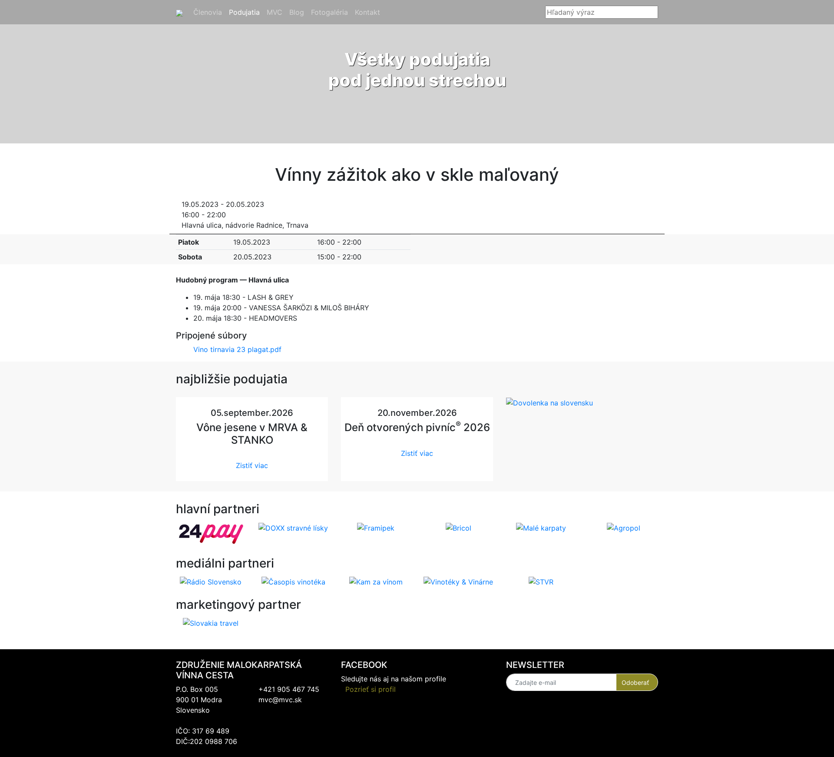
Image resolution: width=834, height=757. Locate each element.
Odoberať (635, 682)
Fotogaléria (331, 12)
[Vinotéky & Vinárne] (458, 581)
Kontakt (369, 12)
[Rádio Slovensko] (211, 581)
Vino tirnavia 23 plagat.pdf (237, 349)
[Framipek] (375, 527)
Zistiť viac (252, 465)
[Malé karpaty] (541, 527)
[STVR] (541, 581)
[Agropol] (623, 527)
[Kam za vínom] (376, 581)
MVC (276, 12)
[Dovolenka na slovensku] (549, 402)
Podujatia (246, 12)
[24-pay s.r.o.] (211, 533)
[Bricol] (458, 527)
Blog (298, 12)
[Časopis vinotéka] (293, 581)
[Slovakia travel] (210, 622)
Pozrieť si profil (370, 689)
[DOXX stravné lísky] (293, 527)
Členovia (209, 12)
